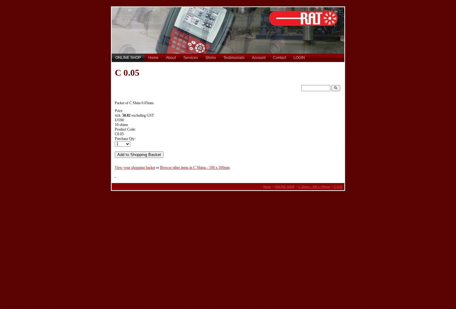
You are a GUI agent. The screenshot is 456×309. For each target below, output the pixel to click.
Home (153, 58)
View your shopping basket (135, 167)
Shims (210, 58)
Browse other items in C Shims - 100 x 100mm (195, 167)
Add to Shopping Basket (139, 154)
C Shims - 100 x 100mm (314, 186)
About (171, 58)
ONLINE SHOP (128, 58)
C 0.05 (338, 186)
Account (259, 58)
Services (190, 58)
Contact (279, 58)
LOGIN (299, 58)
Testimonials (233, 58)
